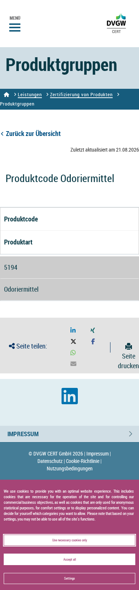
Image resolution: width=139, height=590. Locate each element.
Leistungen (30, 94)
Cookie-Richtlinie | (84, 460)
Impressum (23, 433)
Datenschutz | (51, 460)
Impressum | (98, 453)
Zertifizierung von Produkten (81, 94)
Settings (69, 578)
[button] (73, 330)
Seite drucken (128, 360)
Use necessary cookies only (69, 540)
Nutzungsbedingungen (70, 468)
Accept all (69, 559)
